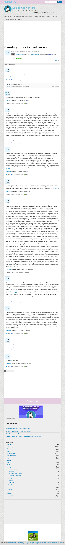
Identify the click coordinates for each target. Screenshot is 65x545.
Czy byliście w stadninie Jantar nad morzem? (17, 433)
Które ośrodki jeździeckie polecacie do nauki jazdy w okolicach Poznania (24, 436)
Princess (54, 16)
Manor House (11, 482)
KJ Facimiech (11, 471)
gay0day (13, 137)
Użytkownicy (37, 16)
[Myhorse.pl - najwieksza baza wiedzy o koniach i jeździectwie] (20, 9)
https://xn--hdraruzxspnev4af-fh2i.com (19, 292)
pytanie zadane (19, 54)
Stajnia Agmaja (11, 478)
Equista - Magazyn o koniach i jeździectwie (32, 543)
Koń (8, 446)
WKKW (8, 464)
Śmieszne (13, 19)
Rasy (8, 449)
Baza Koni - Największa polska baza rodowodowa (41, 542)
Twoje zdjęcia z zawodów (57, 542)
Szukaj (59, 1)
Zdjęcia (6, 19)
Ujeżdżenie (9, 466)
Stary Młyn (10, 484)
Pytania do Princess (12, 448)
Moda (8, 457)
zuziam (27, 77)
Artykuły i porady (9, 16)
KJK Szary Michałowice (13, 469)
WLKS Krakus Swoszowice (14, 475)
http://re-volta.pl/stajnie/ (12, 74)
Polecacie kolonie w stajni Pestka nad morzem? (18, 428)
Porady (8, 497)
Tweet (55, 60)
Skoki (8, 462)
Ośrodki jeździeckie (35, 54)
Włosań (9, 486)
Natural (8, 491)
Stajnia (8, 451)
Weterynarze (10, 458)
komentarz (8, 86)
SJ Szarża (10, 480)
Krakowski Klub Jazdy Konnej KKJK (16, 473)
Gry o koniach (10, 495)
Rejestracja (40, 2)
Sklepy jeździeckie (11, 455)
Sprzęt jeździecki (11, 453)
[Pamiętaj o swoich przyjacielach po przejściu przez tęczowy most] (33, 535)
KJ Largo (10, 477)
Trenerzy (9, 460)
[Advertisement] (32, 33)
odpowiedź (8, 77)
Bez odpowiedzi (27, 16)
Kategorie (9, 442)
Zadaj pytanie (46, 16)
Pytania (18, 16)
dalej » (11, 371)
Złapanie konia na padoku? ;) (11, 418)
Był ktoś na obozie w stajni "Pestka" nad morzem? (18, 431)
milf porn (57, 188)
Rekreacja (9, 489)
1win (47, 213)
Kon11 (26, 100)
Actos (11, 360)
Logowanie (32, 2)
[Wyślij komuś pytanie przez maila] (59, 60)
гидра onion (49, 296)
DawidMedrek (51, 54)
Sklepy (19, 19)
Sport (8, 487)
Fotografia (9, 493)
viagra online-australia (28, 344)
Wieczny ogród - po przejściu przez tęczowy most (18, 542)
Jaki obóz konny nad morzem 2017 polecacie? (17, 426)
